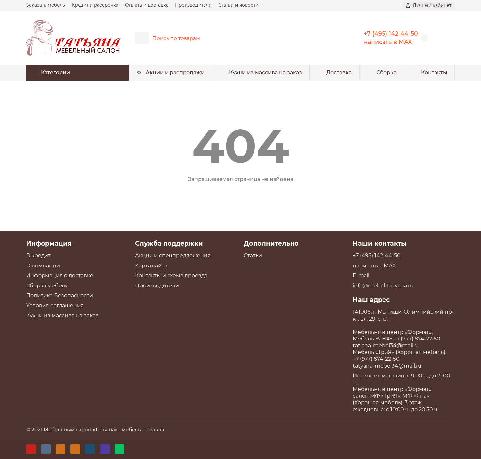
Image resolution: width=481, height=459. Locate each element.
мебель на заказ (143, 429)
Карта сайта (151, 266)
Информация (49, 243)
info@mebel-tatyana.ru (383, 286)
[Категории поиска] (142, 38)
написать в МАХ (388, 41)
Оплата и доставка (147, 5)
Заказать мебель (45, 5)
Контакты (434, 72)
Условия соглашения (55, 306)
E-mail (361, 275)
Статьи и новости (238, 5)
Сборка (386, 72)
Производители (193, 5)
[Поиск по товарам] (331, 38)
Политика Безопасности (59, 295)
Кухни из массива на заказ (265, 72)
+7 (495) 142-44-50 (391, 33)
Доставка (339, 72)
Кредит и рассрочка (95, 5)
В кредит (38, 255)
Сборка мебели (47, 286)
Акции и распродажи (175, 72)
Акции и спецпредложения (173, 255)
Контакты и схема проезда (171, 275)
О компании (43, 266)
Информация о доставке (59, 275)
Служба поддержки (169, 243)
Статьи (253, 255)
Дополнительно (271, 243)
